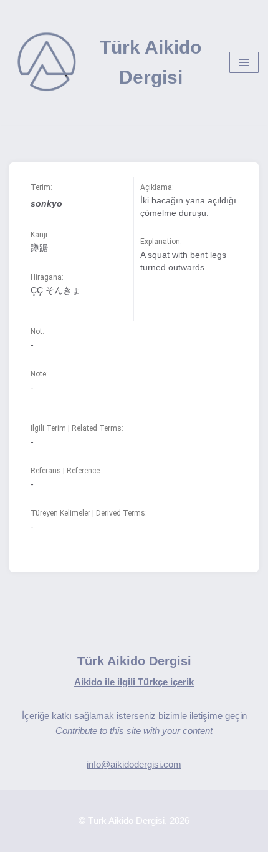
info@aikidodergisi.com (134, 764)
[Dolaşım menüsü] (244, 62)
